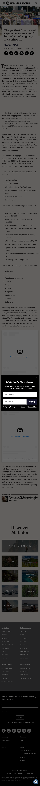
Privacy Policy (32, 407)
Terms (23, 407)
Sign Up (32, 401)
